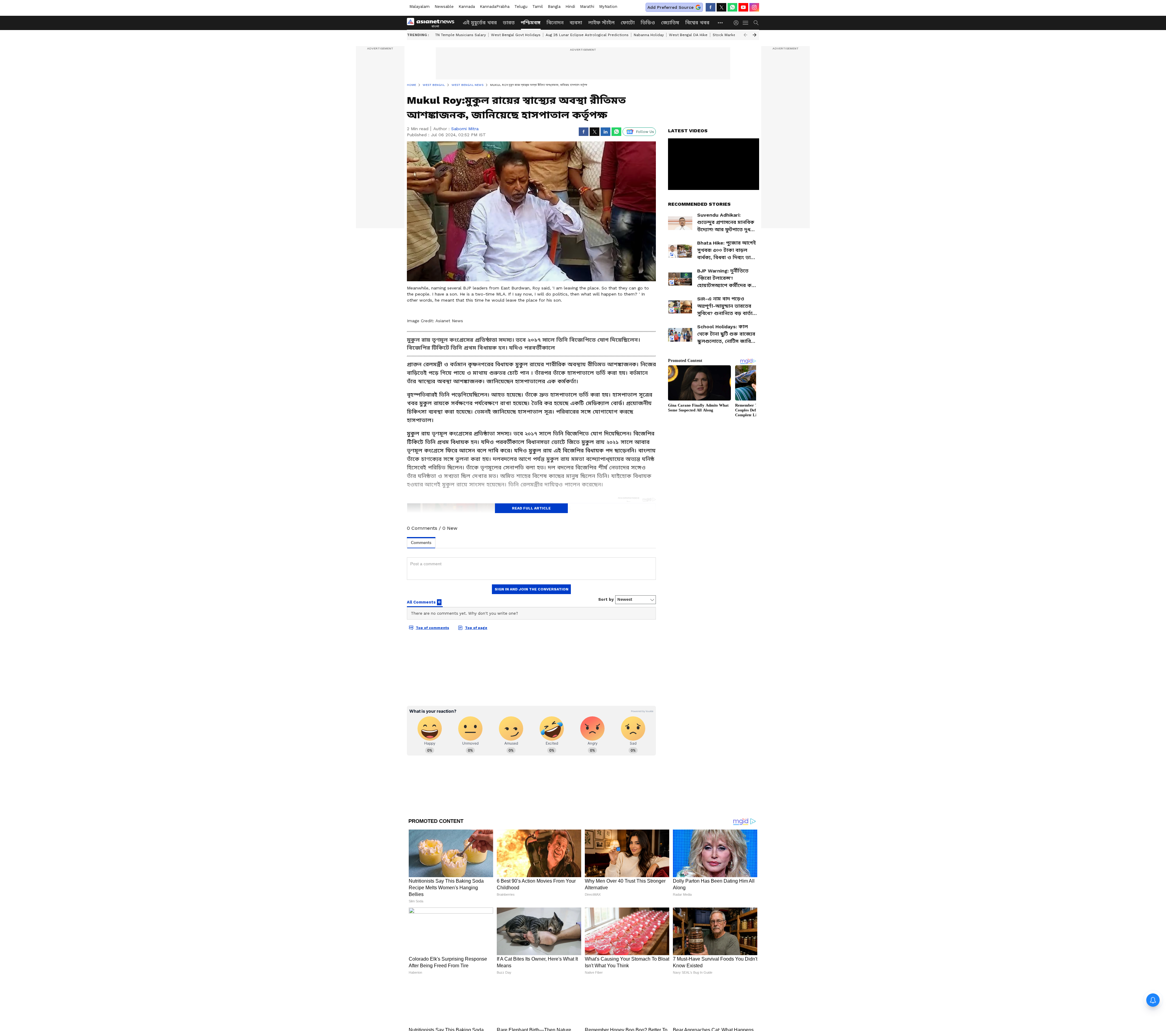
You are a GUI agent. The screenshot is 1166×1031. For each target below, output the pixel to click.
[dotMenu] (720, 22)
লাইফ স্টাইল (601, 22)
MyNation (608, 6)
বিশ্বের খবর (697, 22)
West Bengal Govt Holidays (515, 35)
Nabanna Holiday (649, 35)
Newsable (444, 6)
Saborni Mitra (465, 128)
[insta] (754, 7)
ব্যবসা (576, 22)
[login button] (738, 23)
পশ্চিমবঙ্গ (530, 22)
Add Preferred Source (670, 7)
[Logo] (433, 23)
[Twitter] (721, 7)
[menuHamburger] (746, 23)
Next (754, 35)
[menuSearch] (756, 22)
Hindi (570, 6)
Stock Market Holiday (732, 35)
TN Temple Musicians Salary (460, 35)
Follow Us (645, 132)
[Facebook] (710, 7)
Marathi (587, 6)
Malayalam (419, 6)
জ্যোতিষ (670, 22)
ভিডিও (648, 22)
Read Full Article (531, 508)
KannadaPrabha (495, 6)
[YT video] (743, 7)
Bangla (554, 6)
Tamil (537, 6)
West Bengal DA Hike (688, 35)
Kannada (467, 6)
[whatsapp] (732, 7)
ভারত (509, 22)
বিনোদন (555, 22)
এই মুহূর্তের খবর (480, 22)
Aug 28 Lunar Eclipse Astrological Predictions (587, 35)
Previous (745, 35)
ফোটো (628, 22)
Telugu (520, 6)
